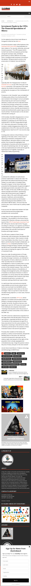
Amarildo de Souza (6, 84)
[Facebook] (11, 4)
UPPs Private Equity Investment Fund (19, 222)
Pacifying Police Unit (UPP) (19, 358)
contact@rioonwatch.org (6, 494)
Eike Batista (21, 353)
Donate (8, 500)
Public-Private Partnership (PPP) (11, 364)
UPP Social (19, 297)
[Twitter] (17, 4)
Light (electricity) (7, 356)
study (9, 243)
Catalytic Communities (12, 471)
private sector (17, 361)
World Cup (13, 367)
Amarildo (7, 353)
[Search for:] (15, 16)
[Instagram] (14, 4)
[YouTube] (19, 4)
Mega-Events (17, 356)
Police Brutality (7, 361)
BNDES (13, 353)
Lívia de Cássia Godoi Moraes (9, 34)
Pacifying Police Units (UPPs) (9, 46)
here (19, 41)
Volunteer (3, 500)
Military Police (6, 358)
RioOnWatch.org (5, 477)
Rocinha (3, 86)
